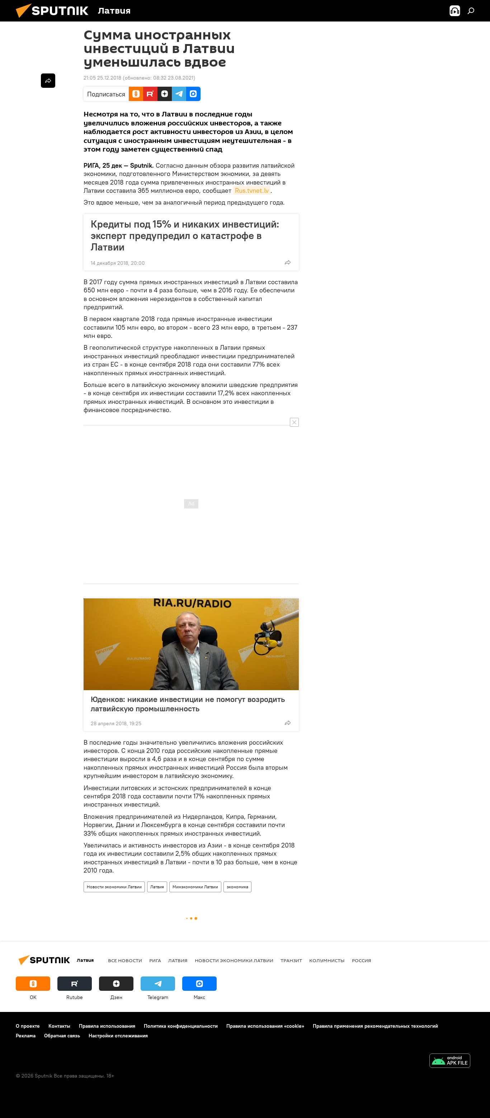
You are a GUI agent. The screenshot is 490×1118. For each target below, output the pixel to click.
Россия (361, 960)
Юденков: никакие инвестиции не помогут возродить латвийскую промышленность (188, 703)
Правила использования (107, 1026)
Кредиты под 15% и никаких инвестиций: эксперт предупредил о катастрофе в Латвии (185, 235)
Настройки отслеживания (118, 1035)
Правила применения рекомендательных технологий (375, 1026)
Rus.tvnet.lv (252, 190)
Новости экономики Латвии (114, 886)
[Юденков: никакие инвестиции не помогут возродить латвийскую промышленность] (191, 644)
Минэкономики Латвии (195, 886)
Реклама (26, 1035)
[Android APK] (449, 1062)
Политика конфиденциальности (181, 1026)
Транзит (291, 960)
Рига (155, 960)
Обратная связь (62, 1035)
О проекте (28, 1026)
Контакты (59, 1026)
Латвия (157, 886)
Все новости (125, 960)
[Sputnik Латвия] (55, 19)
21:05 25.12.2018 (102, 78)
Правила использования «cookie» (265, 1026)
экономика (237, 886)
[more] (288, 262)
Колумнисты (327, 960)
